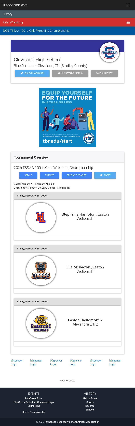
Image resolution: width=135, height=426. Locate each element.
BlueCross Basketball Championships (34, 402)
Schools (90, 409)
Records (89, 405)
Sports (90, 402)
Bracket (49, 175)
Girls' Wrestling (12, 22)
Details (28, 175)
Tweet (107, 175)
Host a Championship (33, 412)
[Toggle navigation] (128, 5)
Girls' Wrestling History (70, 73)
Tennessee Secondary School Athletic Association (71, 421)
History (7, 14)
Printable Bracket (76, 175)
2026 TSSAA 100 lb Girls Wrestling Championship (35, 31)
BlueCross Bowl (33, 398)
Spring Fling (34, 405)
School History (104, 73)
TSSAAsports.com (14, 5)
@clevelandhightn (34, 73)
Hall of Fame (90, 398)
